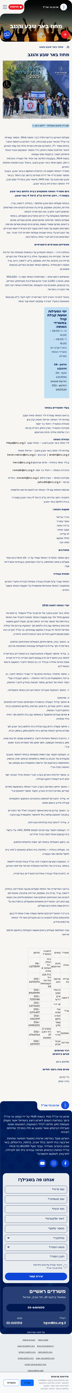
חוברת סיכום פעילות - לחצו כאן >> (50, 126)
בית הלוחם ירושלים (27, 1352)
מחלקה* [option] (58, 1238)
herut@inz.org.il (22, 463)
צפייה (27, 1382)
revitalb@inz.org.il (23, 470)
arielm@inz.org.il (59, 455)
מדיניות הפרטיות (36, 1332)
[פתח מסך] (7, 84)
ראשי (68, 47)
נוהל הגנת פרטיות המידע (35, 1365)
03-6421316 (14, 1323)
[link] (16, 443)
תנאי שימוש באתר (36, 1371)
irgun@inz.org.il (55, 1323)
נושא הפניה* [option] (56, 1247)
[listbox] (36, 1238)
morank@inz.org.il (28, 478)
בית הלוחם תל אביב (26, 1346)
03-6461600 (36, 1307)
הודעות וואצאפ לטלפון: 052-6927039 (59, 385)
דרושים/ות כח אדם (45, 1346)
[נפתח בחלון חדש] (36, 90)
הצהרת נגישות (29, 1340)
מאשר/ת (11, 1382)
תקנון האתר (43, 1340)
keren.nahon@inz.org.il (21, 455)
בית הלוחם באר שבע (45, 1358)
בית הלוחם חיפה (45, 1352)
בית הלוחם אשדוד (26, 1358)
